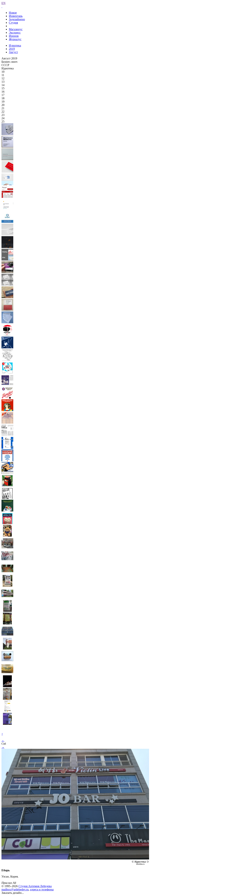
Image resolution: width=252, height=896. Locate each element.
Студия (13, 22)
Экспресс (15, 32)
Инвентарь (16, 16)
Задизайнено (17, 19)
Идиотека (15, 45)
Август (13, 52)
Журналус (15, 39)
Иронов (14, 35)
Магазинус (16, 29)
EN (3, 3)
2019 (12, 48)
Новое (13, 12)
